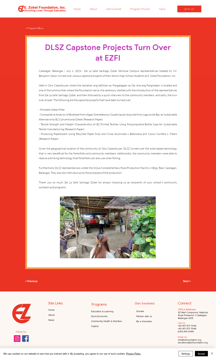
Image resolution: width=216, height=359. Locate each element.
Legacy (95, 326)
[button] (108, 227)
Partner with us (144, 316)
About (51, 315)
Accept (201, 353)
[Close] (212, 353)
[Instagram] (17, 338)
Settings (185, 353)
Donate (140, 311)
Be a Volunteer (144, 321)
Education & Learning (102, 311)
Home (51, 309)
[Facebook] (25, 338)
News (51, 320)
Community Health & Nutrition (106, 321)
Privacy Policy (133, 353)
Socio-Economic (99, 316)
